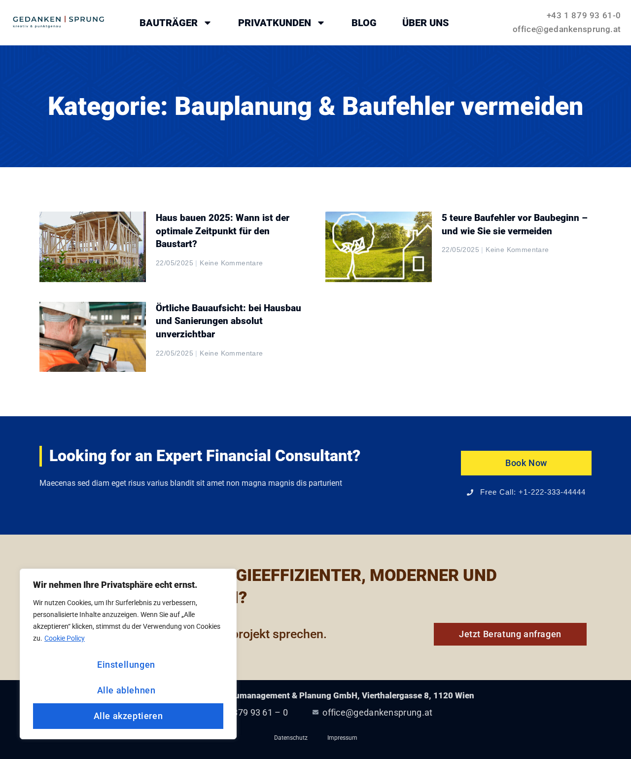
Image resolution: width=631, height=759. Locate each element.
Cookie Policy (64, 638)
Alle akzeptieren (128, 716)
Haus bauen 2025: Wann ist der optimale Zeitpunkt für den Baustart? (222, 231)
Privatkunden (274, 23)
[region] (128, 654)
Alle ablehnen (126, 690)
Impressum (342, 737)
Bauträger (169, 23)
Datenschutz (291, 737)
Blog (364, 23)
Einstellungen (126, 664)
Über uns (425, 23)
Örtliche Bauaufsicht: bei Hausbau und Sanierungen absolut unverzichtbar (228, 321)
